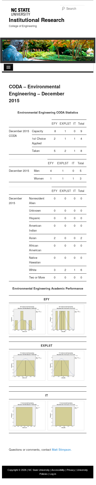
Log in (53, 474)
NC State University (39, 470)
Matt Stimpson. (62, 449)
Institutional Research (37, 19)
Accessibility (58, 470)
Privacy (71, 470)
